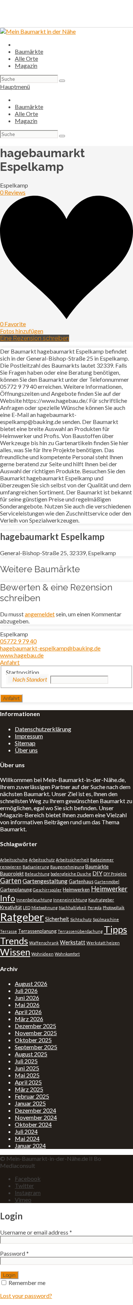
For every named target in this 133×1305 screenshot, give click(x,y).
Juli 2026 (26, 990)
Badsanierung (36, 866)
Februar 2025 (32, 1096)
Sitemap (25, 742)
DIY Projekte (115, 873)
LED (26, 907)
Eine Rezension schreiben (34, 338)
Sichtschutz (81, 919)
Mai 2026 (27, 1004)
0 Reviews (12, 192)
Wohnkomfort (67, 953)
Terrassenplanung (37, 931)
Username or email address (36, 1232)
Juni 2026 (27, 997)
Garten (10, 881)
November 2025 (36, 1032)
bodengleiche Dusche (71, 873)
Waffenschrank (44, 942)
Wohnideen (42, 953)
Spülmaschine (106, 919)
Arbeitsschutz (42, 859)
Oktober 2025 (33, 1039)
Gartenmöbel (107, 881)
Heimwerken (76, 889)
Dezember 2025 (35, 1025)
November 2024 (36, 1117)
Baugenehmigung (67, 866)
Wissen (15, 951)
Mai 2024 (27, 1138)
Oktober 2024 (33, 1124)
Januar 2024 (30, 1145)
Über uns (26, 749)
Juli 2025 (26, 1060)
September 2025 (36, 1046)
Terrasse (8, 931)
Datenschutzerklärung (43, 728)
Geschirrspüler (47, 889)
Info (7, 898)
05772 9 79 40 (18, 641)
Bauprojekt (12, 874)
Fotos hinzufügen (21, 330)
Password (14, 1253)
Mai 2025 (27, 1075)
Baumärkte (29, 51)
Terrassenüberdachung (80, 931)
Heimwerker (109, 889)
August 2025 (31, 1053)
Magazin (26, 65)
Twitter (24, 1185)
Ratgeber (22, 916)
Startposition (22, 672)
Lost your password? (26, 1295)
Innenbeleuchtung (34, 899)
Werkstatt (72, 942)
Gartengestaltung (45, 880)
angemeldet (40, 613)
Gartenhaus (81, 881)
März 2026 (29, 1018)
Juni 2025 (27, 1068)
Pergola (95, 907)
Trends (14, 940)
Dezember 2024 (35, 1110)
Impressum (29, 735)
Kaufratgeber (101, 899)
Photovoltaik (114, 907)
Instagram (28, 1192)
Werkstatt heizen (103, 942)
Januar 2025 (30, 1103)
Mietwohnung (44, 907)
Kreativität (11, 907)
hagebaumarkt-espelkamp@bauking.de (50, 648)
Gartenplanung (16, 889)
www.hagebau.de (22, 655)
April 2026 (28, 1011)
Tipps (115, 929)
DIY (97, 873)
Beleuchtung (37, 873)
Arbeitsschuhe (14, 859)
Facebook (28, 1178)
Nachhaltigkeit (72, 907)
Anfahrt (10, 662)
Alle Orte (26, 58)
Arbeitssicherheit (72, 859)
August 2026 (31, 983)
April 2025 (28, 1082)
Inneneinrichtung (70, 899)
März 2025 (29, 1089)
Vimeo (23, 1199)
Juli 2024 (26, 1131)
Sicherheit (57, 919)
